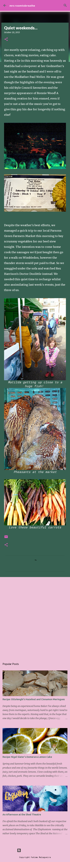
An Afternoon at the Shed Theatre (22, 814)
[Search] (65, 5)
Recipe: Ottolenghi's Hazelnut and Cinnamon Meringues (34, 699)
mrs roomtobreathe (22, 5)
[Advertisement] (35, 617)
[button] (6, 39)
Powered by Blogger (37, 850)
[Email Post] (6, 538)
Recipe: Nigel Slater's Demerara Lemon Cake (27, 757)
